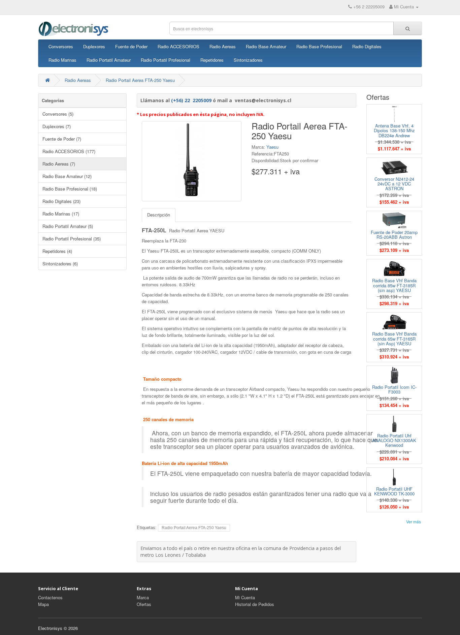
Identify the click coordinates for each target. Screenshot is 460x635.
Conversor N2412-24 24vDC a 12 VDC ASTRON (394, 184)
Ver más (413, 521)
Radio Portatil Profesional (165, 60)
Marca (143, 597)
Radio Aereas (222, 46)
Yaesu (272, 147)
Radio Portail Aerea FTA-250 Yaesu (140, 80)
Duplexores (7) (56, 126)
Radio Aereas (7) (58, 164)
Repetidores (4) (57, 251)
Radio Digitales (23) (61, 201)
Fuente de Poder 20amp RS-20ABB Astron (394, 234)
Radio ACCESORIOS (178, 46)
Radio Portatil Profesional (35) (71, 238)
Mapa (43, 604)
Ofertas (144, 604)
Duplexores (94, 46)
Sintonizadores (248, 60)
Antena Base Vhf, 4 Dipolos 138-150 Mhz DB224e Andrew (394, 130)
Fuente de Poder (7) (61, 139)
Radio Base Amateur (266, 46)
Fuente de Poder (131, 46)
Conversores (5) (57, 114)
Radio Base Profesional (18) (69, 188)
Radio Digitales (367, 46)
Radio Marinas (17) (60, 213)
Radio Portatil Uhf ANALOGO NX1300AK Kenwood (394, 440)
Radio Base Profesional (319, 46)
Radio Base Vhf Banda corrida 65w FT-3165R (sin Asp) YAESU (394, 338)
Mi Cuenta (245, 597)
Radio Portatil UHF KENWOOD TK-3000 (394, 491)
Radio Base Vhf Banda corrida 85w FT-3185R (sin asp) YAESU (394, 285)
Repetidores (212, 60)
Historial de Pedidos (254, 604)
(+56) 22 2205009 (191, 100)
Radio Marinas (62, 60)
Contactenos (50, 597)
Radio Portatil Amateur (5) (67, 226)
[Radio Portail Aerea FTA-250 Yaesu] (191, 161)
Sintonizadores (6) (60, 263)
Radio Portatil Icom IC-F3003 (394, 389)
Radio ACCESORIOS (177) (68, 151)
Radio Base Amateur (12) (67, 176)
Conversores (60, 46)
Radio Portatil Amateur (109, 60)
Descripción (158, 214)
